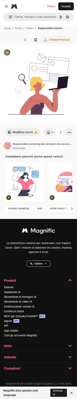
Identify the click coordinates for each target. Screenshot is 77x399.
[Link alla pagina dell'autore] (7, 146)
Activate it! (58, 392)
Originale (26, 53)
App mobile (11, 330)
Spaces (8, 287)
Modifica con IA (20, 133)
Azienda (10, 357)
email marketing (59, 208)
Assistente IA (12, 292)
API (6, 325)
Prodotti (10, 280)
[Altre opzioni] (25, 40)
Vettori (30, 28)
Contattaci (12, 368)
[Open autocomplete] (8, 16)
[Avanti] (60, 132)
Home (7, 28)
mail (39, 208)
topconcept (19, 148)
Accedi (66, 6)
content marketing (18, 208)
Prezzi (51, 6)
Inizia (8, 346)
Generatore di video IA (18, 301)
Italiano (38, 263)
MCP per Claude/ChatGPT (24, 316)
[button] (38, 263)
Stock (18, 28)
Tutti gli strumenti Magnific (20, 335)
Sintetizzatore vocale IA (19, 306)
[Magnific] (38, 231)
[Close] (71, 393)
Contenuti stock (14, 311)
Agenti (11, 321)
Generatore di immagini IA (20, 297)
